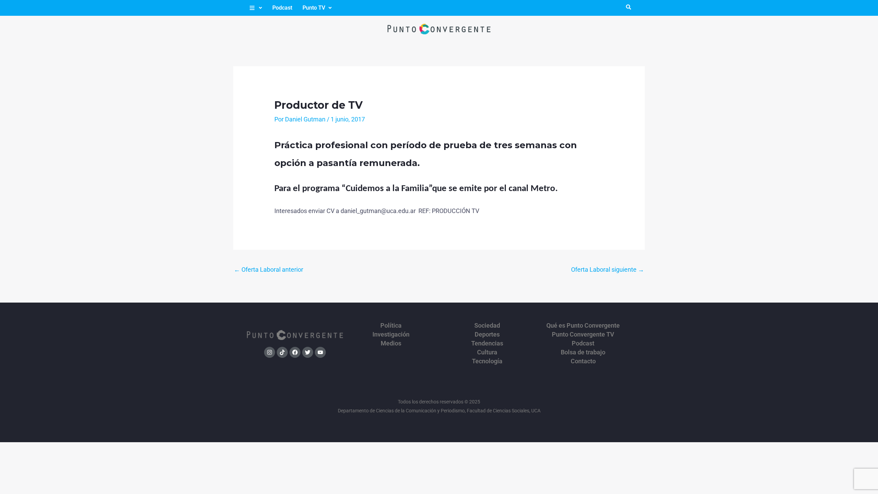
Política (391, 325)
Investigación (391, 334)
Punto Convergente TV (583, 334)
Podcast (282, 7)
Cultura (487, 352)
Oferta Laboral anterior (268, 269)
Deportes (487, 334)
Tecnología (487, 361)
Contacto (583, 361)
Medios (391, 343)
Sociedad (487, 325)
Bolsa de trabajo (583, 352)
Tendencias (487, 343)
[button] (255, 8)
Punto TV (313, 7)
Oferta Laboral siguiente (607, 269)
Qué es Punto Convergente (583, 325)
